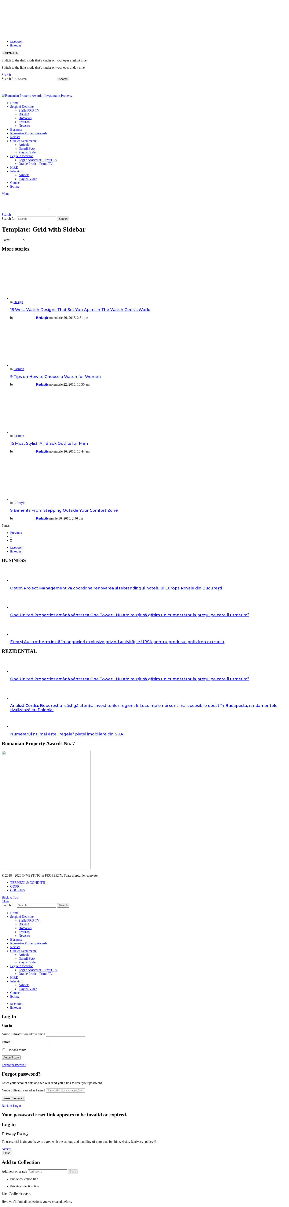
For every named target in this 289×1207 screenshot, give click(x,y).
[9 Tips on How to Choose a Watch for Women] (148, 345)
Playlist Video (28, 152)
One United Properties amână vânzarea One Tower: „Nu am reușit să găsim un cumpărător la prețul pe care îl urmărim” (129, 615)
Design (18, 302)
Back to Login (11, 1105)
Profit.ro (24, 122)
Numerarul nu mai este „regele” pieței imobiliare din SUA (66, 734)
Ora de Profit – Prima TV (36, 163)
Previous (16, 533)
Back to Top (10, 897)
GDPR (14, 886)
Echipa (14, 186)
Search (63, 78)
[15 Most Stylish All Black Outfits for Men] (148, 412)
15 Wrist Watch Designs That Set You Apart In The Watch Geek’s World (80, 309)
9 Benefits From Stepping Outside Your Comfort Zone (64, 510)
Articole (24, 144)
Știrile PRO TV (29, 110)
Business (16, 129)
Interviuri (16, 171)
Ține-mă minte (16, 1050)
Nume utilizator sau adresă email (23, 1034)
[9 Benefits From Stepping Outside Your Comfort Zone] (148, 479)
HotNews (25, 118)
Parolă (6, 1042)
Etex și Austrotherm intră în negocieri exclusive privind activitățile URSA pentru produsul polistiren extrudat (117, 642)
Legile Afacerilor (21, 156)
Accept (6, 1149)
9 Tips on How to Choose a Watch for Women (55, 376)
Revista (15, 137)
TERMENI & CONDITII (27, 882)
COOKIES (17, 890)
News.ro (24, 125)
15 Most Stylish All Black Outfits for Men (49, 443)
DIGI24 (24, 114)
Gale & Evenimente (23, 141)
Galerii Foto (27, 148)
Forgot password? (14, 1065)
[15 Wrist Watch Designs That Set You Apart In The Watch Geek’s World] (148, 278)
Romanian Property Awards (28, 133)
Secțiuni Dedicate (22, 106)
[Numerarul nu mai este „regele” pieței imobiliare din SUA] (148, 722)
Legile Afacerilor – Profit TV (38, 160)
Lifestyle (19, 503)
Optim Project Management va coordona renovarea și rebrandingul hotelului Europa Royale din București (116, 588)
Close (5, 901)
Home (14, 103)
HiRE (14, 167)
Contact (15, 182)
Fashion (19, 369)
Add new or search (15, 1171)
